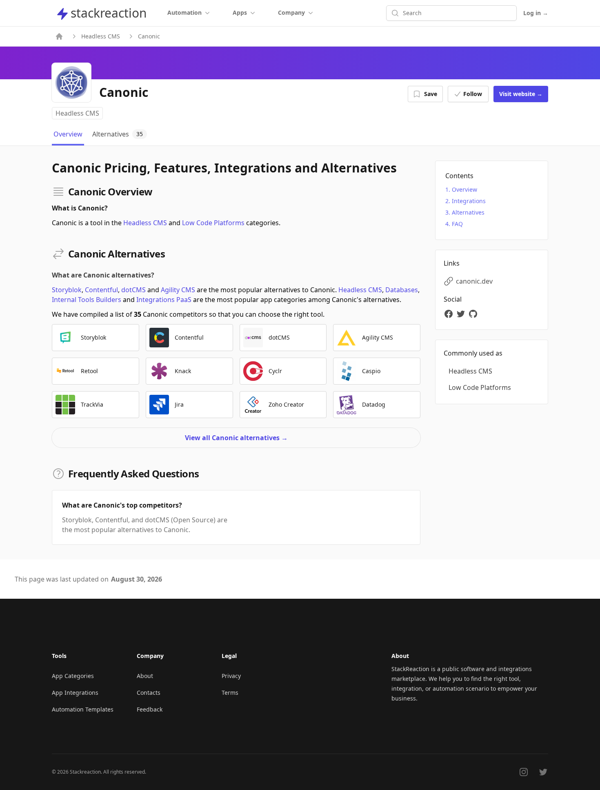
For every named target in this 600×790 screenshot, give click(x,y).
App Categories (73, 676)
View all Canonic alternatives (236, 437)
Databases (401, 289)
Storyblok (67, 289)
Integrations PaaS (163, 299)
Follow (472, 94)
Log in (535, 13)
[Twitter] (462, 314)
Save (430, 94)
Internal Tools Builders (86, 299)
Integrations (469, 201)
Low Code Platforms (213, 222)
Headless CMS (100, 36)
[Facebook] (450, 314)
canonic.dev (474, 281)
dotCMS (133, 289)
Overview (464, 189)
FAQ (457, 224)
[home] (59, 36)
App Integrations (75, 692)
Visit (520, 94)
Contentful (101, 289)
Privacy (231, 676)
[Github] (474, 314)
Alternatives (468, 212)
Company (291, 12)
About (145, 676)
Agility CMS (178, 289)
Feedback (149, 709)
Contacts (148, 692)
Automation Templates (82, 709)
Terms (230, 692)
